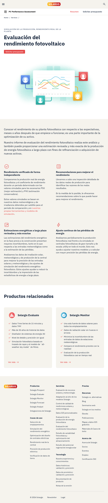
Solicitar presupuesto (92, 11)
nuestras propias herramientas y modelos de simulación (22, 211)
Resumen (74, 11)
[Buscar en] (104, 4)
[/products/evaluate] (12, 315)
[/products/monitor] (64, 315)
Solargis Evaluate (28, 315)
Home (6, 18)
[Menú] (3, 4)
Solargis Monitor (80, 315)
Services (14, 18)
